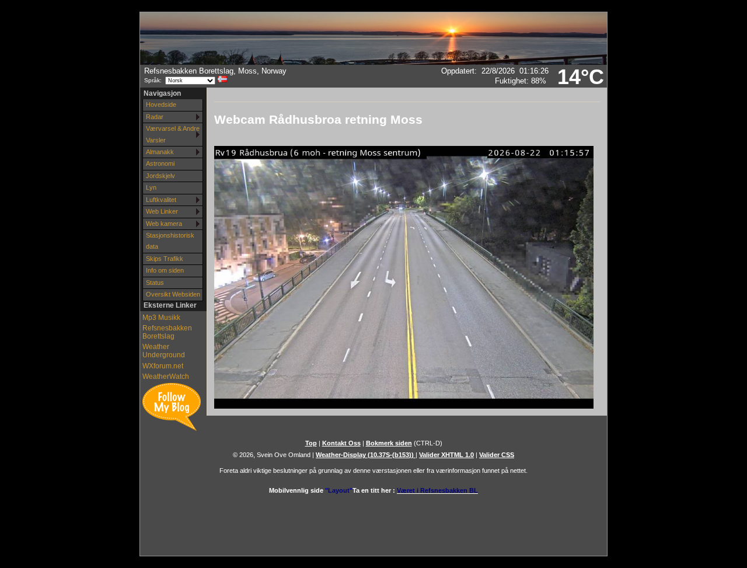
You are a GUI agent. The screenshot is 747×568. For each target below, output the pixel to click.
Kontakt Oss (341, 443)
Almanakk (160, 151)
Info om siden (165, 270)
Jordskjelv (160, 175)
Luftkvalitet (161, 199)
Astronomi (160, 163)
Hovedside (161, 104)
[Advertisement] (373, 520)
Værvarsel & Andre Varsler (173, 134)
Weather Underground (163, 351)
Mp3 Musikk (161, 317)
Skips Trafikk (164, 258)
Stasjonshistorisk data (170, 241)
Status (155, 282)
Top (311, 443)
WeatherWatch (165, 376)
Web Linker (162, 211)
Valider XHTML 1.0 (446, 454)
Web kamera (164, 223)
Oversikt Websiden (173, 294)
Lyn (151, 187)
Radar (154, 116)
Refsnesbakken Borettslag (167, 332)
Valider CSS (496, 454)
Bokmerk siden (389, 443)
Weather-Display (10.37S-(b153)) (366, 454)
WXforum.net (162, 366)
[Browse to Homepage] (373, 62)
